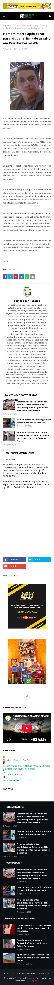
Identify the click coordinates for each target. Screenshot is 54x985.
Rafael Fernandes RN (13, 774)
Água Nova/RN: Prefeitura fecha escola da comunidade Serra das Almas (33, 957)
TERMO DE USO (44, 973)
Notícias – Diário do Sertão (16, 760)
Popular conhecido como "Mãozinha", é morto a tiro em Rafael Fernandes (32, 943)
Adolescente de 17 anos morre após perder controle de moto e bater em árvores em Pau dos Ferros (33, 436)
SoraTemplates (32, 980)
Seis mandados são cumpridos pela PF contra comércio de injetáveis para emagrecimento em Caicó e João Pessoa (32, 406)
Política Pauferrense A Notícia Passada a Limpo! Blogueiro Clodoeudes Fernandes (26, 767)
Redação (9, 49)
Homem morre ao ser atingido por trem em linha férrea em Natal (34, 421)
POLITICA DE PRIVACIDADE (23, 973)
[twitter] (39, 559)
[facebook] (14, 559)
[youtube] (14, 566)
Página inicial (8, 25)
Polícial (18, 25)
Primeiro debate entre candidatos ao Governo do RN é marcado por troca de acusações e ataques (33, 848)
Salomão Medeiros (12, 780)
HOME (6, 973)
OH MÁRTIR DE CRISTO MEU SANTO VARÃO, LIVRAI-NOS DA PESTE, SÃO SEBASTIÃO (34, 928)
